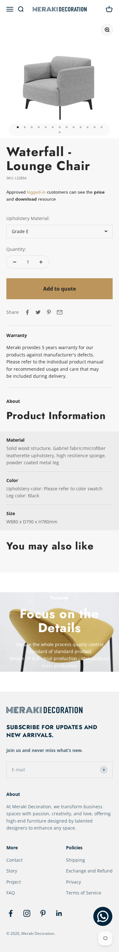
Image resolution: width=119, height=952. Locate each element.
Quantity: (16, 249)
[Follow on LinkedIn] (59, 913)
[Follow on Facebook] (10, 913)
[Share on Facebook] (27, 312)
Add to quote (59, 288)
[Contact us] (102, 916)
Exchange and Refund (89, 871)
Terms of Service (83, 893)
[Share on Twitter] (38, 312)
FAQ (10, 893)
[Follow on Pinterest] (43, 913)
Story (11, 871)
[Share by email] (59, 312)
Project (13, 882)
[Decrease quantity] (15, 262)
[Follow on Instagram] (27, 913)
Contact (14, 860)
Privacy (73, 882)
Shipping (75, 860)
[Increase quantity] (41, 262)
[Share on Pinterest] (48, 312)
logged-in (36, 192)
